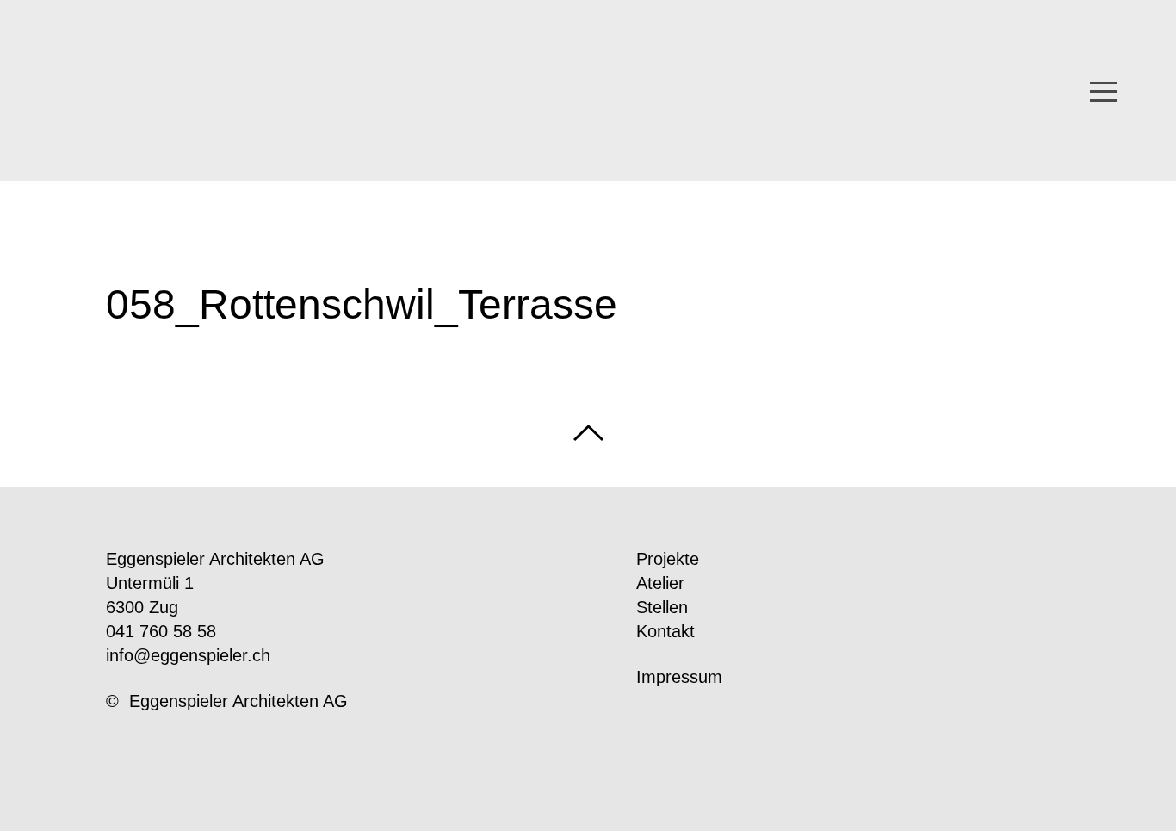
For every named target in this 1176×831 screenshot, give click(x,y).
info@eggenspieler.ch (188, 655)
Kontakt (665, 631)
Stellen (662, 607)
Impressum (679, 676)
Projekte (667, 558)
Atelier (660, 583)
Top (588, 433)
